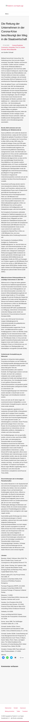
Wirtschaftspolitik (11, 49)
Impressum (23, 708)
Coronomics (4, 47)
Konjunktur (12, 47)
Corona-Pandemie (17, 45)
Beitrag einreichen (9, 711)
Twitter (18, 711)
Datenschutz (8, 708)
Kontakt (16, 708)
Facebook (25, 711)
